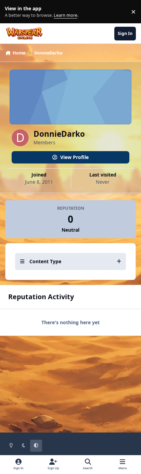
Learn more (13, 12)
